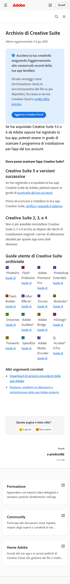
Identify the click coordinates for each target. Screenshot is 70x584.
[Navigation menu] (5, 5)
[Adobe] (19, 5)
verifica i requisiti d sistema (44, 206)
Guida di (11, 278)
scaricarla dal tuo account (34, 193)
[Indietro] (20, 457)
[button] (50, 5)
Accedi (61, 5)
